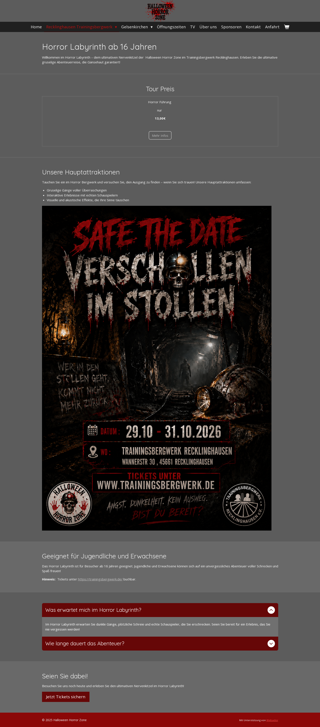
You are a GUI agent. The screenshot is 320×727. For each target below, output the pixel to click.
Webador (272, 720)
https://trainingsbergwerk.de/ (100, 579)
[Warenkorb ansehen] (286, 27)
